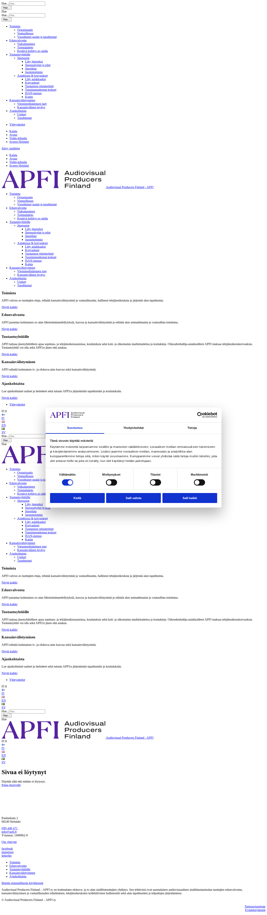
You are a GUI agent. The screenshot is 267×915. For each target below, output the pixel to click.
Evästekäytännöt (255, 910)
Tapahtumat (24, 118)
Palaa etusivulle (11, 785)
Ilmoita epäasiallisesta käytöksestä (22, 883)
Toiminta (14, 26)
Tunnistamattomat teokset (40, 89)
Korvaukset (32, 82)
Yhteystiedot (17, 124)
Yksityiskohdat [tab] (133, 427)
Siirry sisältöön (11, 148)
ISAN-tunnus (33, 93)
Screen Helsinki (19, 141)
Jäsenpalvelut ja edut (37, 65)
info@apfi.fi (9, 831)
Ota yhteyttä (9, 842)
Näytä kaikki (9, 307)
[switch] (111, 482)
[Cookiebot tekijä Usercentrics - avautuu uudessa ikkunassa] (200, 415)
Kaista (29, 96)
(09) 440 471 (10, 828)
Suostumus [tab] (75, 427)
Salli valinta (133, 498)
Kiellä (77, 498)
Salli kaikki (190, 498)
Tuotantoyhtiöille (19, 54)
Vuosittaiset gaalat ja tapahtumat (37, 37)
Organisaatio (25, 29)
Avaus (13, 134)
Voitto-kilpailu (18, 138)
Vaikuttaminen (26, 44)
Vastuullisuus (25, 33)
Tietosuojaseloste (255, 906)
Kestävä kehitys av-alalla (32, 51)
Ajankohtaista (17, 110)
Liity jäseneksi (34, 61)
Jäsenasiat (23, 58)
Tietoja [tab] (192, 427)
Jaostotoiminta (34, 72)
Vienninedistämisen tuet (32, 103)
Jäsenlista (31, 68)
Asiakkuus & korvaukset (32, 75)
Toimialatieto (25, 47)
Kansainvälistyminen (22, 100)
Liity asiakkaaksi (35, 79)
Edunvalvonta (18, 40)
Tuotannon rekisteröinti (39, 86)
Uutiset (21, 114)
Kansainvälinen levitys (31, 107)
